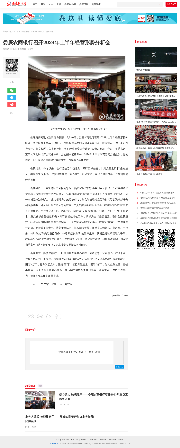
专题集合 (25, 31)
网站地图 (112, 439)
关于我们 (65, 439)
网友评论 (30, 329)
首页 (35, 4)
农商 (40, 386)
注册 (97, 352)
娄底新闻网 (22, 49)
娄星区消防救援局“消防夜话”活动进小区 (156, 207)
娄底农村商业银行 (37, 31)
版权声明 (103, 439)
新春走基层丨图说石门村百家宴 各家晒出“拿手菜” (156, 147)
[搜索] (159, 4)
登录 (91, 352)
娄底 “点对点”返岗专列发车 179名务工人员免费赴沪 (156, 121)
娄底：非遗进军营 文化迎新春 (149, 173)
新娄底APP (171, 4)
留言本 (120, 439)
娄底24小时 (70, 4)
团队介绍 (74, 439)
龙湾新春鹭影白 (143, 69)
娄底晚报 (96, 4)
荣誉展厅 (84, 439)
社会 (51, 4)
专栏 (59, 4)
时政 (43, 4)
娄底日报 (83, 4)
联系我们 (93, 439)
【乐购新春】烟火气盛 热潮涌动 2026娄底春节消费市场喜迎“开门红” (156, 95)
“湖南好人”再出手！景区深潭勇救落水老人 (157, 192)
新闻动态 (49, 31)
